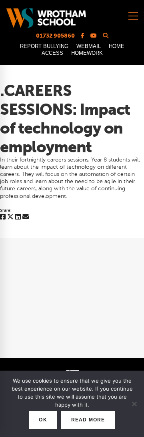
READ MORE (88, 420)
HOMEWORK (87, 53)
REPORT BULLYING (44, 46)
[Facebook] (3, 217)
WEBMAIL (88, 46)
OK (43, 420)
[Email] (25, 217)
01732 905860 (55, 35)
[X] (10, 217)
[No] (134, 404)
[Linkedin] (18, 217)
